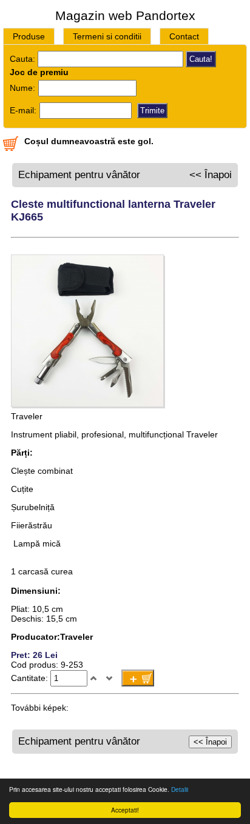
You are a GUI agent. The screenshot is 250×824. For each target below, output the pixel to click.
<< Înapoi (210, 175)
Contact (184, 36)
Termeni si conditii (107, 36)
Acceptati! (125, 809)
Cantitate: (30, 678)
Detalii (179, 789)
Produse (29, 36)
